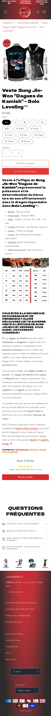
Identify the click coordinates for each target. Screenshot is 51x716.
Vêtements (21, 449)
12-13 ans (9, 141)
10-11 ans (39, 135)
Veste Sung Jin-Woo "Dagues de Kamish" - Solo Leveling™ (25, 27)
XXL (7, 129)
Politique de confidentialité (18, 615)
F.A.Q (8, 653)
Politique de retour (14, 622)
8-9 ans (23, 135)
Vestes (34, 449)
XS (6, 122)
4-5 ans (35, 129)
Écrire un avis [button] (25, 477)
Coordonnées (12, 647)
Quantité (5, 148)
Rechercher (11, 659)
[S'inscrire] (38, 671)
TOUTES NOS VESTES (27, 23)
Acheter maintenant (25, 171)
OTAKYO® (8, 23)
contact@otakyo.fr (15, 576)
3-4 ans (20, 129)
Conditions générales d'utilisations (21, 603)
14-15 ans (25, 141)
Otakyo (28, 711)
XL (42, 122)
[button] (6, 12)
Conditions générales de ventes (20, 609)
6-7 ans (8, 135)
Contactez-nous (13, 640)
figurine (34, 440)
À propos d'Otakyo (14, 634)
